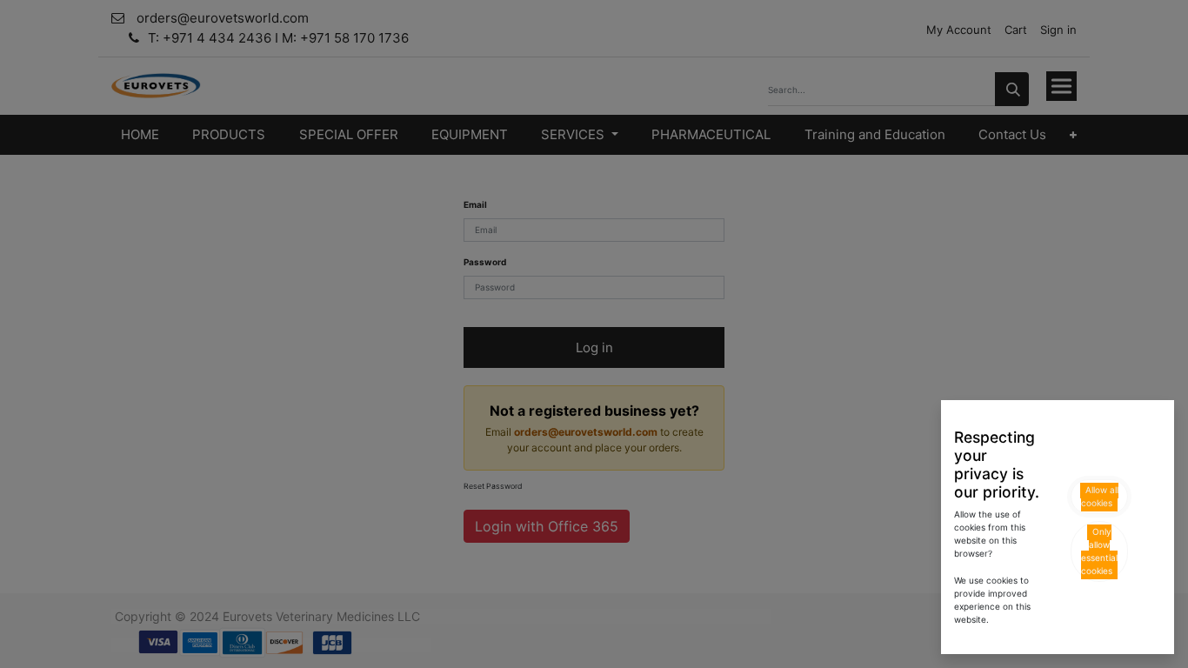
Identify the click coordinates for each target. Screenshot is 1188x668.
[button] (1099, 496)
